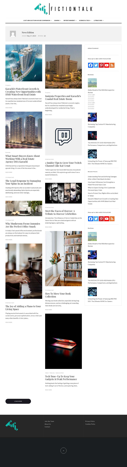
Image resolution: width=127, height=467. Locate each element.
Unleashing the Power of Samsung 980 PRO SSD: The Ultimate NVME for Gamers (102, 162)
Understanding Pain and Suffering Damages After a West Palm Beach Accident (102, 178)
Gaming (57, 20)
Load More (18, 401)
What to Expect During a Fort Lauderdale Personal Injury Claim (101, 189)
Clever (47, 373)
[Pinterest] (101, 65)
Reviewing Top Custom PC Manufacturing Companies (101, 125)
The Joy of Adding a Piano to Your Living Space (23, 308)
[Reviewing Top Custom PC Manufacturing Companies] (92, 117)
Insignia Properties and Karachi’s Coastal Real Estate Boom (63, 97)
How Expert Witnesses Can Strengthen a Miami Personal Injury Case (101, 183)
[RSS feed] (112, 65)
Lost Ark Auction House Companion (36, 20)
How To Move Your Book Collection (58, 295)
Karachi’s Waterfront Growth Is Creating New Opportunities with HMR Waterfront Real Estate (23, 91)
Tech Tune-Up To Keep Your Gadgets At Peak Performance (61, 378)
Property (8, 85)
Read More (8, 107)
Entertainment (69, 20)
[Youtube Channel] (106, 65)
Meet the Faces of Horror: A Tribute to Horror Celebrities (60, 212)
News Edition (28, 32)
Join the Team (49, 421)
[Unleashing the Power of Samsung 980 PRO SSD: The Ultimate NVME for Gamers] (92, 153)
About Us (48, 424)
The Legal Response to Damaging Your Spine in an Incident (23, 182)
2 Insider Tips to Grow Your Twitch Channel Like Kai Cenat (63, 164)
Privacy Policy (90, 421)
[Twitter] (95, 65)
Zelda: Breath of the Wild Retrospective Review (101, 91)
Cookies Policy (90, 424)
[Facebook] (90, 65)
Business (7, 152)
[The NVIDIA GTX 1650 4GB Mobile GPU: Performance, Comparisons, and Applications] (92, 135)
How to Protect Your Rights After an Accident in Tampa (103, 194)
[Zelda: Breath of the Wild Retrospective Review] (92, 82)
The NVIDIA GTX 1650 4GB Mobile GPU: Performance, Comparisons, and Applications (102, 144)
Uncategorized (9, 177)
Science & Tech (84, 20)
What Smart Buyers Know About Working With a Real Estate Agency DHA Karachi (22, 158)
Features (52, 373)
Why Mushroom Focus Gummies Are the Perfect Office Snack (22, 225)
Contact (47, 427)
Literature (98, 20)
